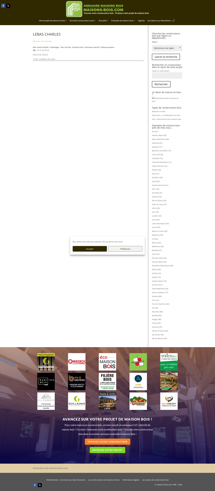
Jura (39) (155, 212)
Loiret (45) (156, 227)
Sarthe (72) (156, 273)
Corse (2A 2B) (157, 154)
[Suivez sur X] (8, 6)
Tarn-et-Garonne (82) (160, 304)
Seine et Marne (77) (160, 292)
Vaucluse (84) (157, 311)
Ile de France (157, 285)
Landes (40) (156, 216)
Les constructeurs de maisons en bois (104, 480)
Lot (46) (155, 239)
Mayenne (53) (157, 235)
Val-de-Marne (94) (159, 338)
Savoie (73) (156, 277)
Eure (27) (155, 173)
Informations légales (130, 480)
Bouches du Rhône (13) (161, 150)
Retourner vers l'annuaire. (42, 41)
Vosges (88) (156, 319)
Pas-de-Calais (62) (159, 258)
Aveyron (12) (157, 147)
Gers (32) (155, 189)
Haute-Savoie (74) (159, 281)
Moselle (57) (157, 250)
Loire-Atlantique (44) (160, 223)
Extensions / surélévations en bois (166, 115)
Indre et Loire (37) (159, 204)
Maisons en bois (158, 111)
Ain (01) (155, 131)
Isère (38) (156, 208)
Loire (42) (156, 219)
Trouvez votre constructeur (108, 441)
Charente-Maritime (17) (161, 162)
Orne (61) (156, 254)
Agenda (141, 20)
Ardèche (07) (157, 143)
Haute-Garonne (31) (160, 185)
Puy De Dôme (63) (159, 262)
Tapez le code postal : (161, 71)
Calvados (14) (157, 158)
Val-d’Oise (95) (158, 334)
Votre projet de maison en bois (52, 20)
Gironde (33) (157, 193)
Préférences (125, 249)
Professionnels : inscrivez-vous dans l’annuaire (65, 480)
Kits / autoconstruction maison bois (166, 119)
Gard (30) (156, 181)
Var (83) (155, 308)
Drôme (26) (156, 170)
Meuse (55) (156, 243)
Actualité (103, 20)
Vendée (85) (157, 315)
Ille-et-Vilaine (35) (159, 200)
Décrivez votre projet (107, 450)
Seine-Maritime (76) (160, 288)
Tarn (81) (155, 300)
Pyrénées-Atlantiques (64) (162, 265)
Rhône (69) (156, 269)
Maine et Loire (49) (159, 231)
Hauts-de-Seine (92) (160, 331)
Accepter (89, 249)
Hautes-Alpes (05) (159, 135)
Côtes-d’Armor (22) (159, 166)
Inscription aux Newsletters (159, 20)
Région (155, 42)
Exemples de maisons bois (122, 20)
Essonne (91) (157, 327)
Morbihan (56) (158, 246)
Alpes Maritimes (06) (160, 139)
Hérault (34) (157, 196)
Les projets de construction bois (155, 480)
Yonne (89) (156, 323)
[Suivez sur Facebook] (3, 6)
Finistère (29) (157, 177)
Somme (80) (157, 296)
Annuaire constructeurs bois (82, 20)
